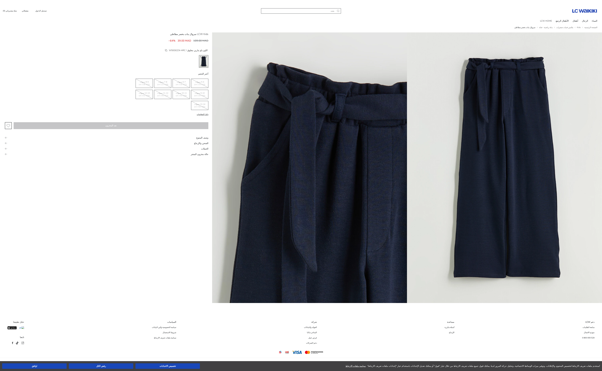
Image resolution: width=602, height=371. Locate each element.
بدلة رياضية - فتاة (546, 27)
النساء (594, 20)
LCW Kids (202, 34)
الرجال (585, 20)
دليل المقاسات (202, 114)
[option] (203, 61)
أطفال (575, 20)
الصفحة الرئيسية (590, 27)
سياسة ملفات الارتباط (356, 366)
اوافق (34, 366)
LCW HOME (546, 20)
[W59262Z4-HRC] (166, 50)
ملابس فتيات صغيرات (564, 27)
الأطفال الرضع (562, 20)
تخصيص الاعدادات (168, 366)
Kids (579, 27)
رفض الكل (101, 366)
